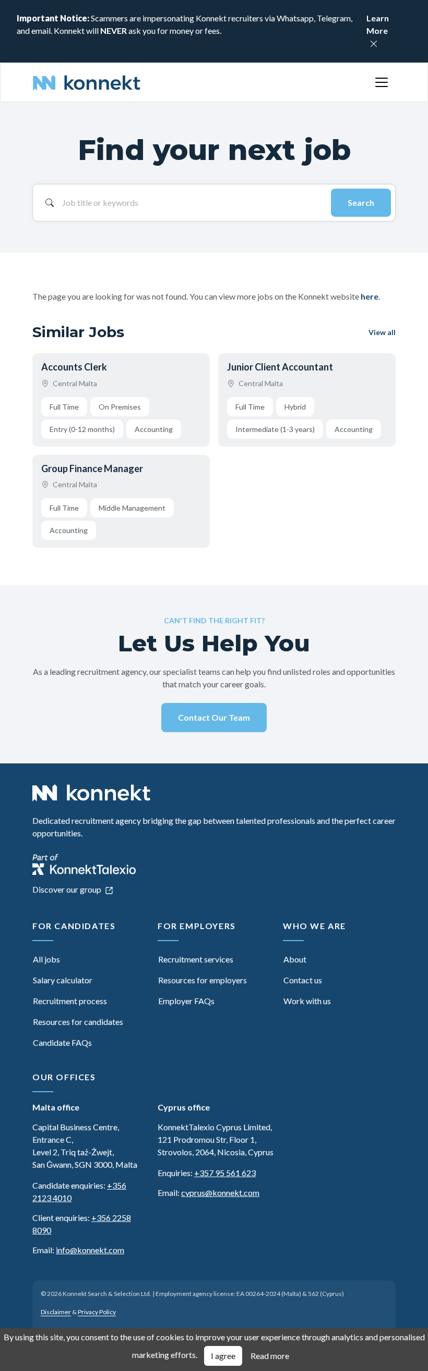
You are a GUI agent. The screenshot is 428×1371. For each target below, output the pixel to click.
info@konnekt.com (90, 1250)
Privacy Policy (97, 1312)
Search (361, 202)
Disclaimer (56, 1312)
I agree (223, 1356)
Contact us (302, 980)
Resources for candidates (78, 1022)
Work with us (307, 1001)
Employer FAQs (186, 1001)
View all (382, 332)
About (294, 959)
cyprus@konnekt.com (220, 1192)
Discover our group (67, 889)
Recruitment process (70, 1001)
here (369, 296)
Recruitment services (195, 959)
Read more (270, 1356)
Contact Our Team (214, 717)
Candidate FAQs (62, 1042)
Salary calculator (62, 980)
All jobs (46, 959)
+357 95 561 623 (225, 1173)
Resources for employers (202, 980)
